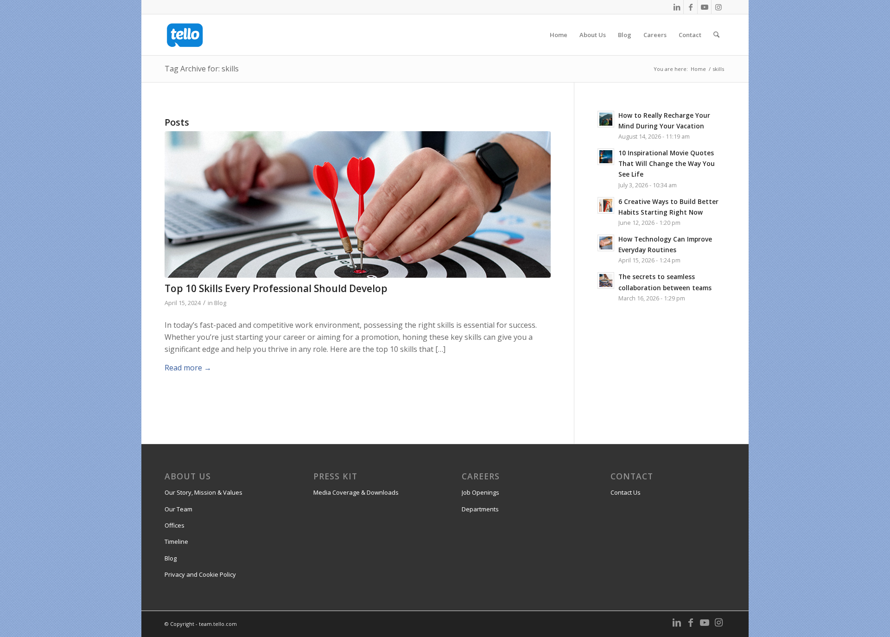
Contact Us (625, 492)
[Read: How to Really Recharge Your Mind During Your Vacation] (606, 119)
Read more (188, 368)
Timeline (176, 541)
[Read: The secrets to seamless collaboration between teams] (606, 280)
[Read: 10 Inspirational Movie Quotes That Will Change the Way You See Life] (606, 156)
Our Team (178, 509)
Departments (480, 509)
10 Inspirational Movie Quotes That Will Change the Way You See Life (666, 163)
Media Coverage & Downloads (356, 492)
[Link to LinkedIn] (676, 7)
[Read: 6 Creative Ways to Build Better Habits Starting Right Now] (606, 205)
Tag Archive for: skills (202, 69)
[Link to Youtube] (704, 7)
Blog (220, 303)
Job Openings (480, 492)
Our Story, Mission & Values (203, 492)
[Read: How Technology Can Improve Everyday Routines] (606, 243)
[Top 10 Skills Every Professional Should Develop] (358, 204)
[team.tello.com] (185, 34)
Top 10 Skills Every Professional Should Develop (276, 288)
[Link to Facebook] (690, 7)
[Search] (716, 34)
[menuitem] (558, 34)
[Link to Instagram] (718, 7)
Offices (174, 525)
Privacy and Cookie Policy (200, 574)
